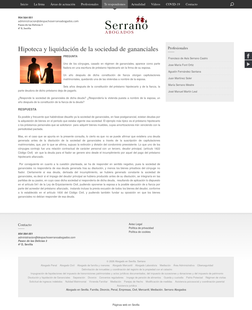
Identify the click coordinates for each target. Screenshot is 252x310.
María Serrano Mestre (181, 85)
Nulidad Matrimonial (75, 281)
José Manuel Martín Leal (182, 91)
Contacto (192, 4)
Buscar (219, 4)
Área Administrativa (183, 265)
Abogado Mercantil (122, 265)
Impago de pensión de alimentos (143, 277)
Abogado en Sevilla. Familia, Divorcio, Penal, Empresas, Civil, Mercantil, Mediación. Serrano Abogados (126, 289)
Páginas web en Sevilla (126, 304)
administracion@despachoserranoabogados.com (48, 21)
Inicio (24, 4)
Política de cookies (140, 232)
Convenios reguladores (111, 277)
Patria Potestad (194, 277)
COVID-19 (173, 4)
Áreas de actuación (62, 4)
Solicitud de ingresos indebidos (46, 281)
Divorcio (92, 277)
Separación (79, 277)
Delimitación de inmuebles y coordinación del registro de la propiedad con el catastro (127, 269)
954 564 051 (25, 17)
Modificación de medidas (159, 281)
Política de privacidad (141, 228)
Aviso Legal (135, 224)
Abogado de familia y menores (93, 265)
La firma (39, 4)
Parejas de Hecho (133, 281)
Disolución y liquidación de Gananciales (49, 277)
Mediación (165, 265)
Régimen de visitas (216, 277)
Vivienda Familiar (98, 281)
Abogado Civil (67, 265)
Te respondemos (114, 4)
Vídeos (155, 4)
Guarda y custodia (173, 277)
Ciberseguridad (205, 265)
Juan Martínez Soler (180, 78)
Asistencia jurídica (127, 285)
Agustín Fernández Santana (184, 71)
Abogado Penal (49, 265)
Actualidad (138, 4)
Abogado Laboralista (146, 265)
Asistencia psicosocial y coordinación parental (200, 281)
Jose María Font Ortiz (181, 65)
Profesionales (90, 4)
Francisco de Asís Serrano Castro (188, 58)
